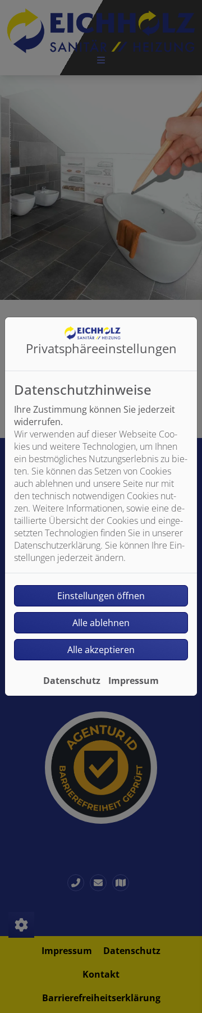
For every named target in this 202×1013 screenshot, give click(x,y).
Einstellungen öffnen (101, 596)
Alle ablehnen (101, 623)
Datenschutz (71, 680)
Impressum (133, 680)
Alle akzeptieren (101, 650)
